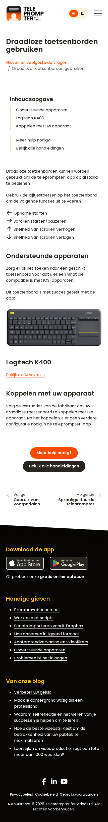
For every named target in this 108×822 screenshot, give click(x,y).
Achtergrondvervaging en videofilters (51, 642)
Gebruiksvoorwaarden (79, 794)
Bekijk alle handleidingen (40, 148)
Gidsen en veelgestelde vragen (36, 62)
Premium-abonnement (37, 610)
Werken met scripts (33, 618)
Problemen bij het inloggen (40, 658)
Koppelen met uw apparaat (43, 126)
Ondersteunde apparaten (41, 110)
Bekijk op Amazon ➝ (25, 375)
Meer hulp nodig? (33, 140)
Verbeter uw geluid (32, 692)
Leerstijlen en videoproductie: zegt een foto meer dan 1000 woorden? (56, 751)
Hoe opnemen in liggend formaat (46, 634)
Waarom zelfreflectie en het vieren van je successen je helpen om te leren (55, 717)
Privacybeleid (21, 794)
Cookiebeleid (46, 794)
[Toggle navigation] (97, 13)
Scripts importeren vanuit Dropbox (48, 626)
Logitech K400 (30, 118)
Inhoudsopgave (31, 99)
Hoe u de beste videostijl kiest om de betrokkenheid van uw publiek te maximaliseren (49, 734)
